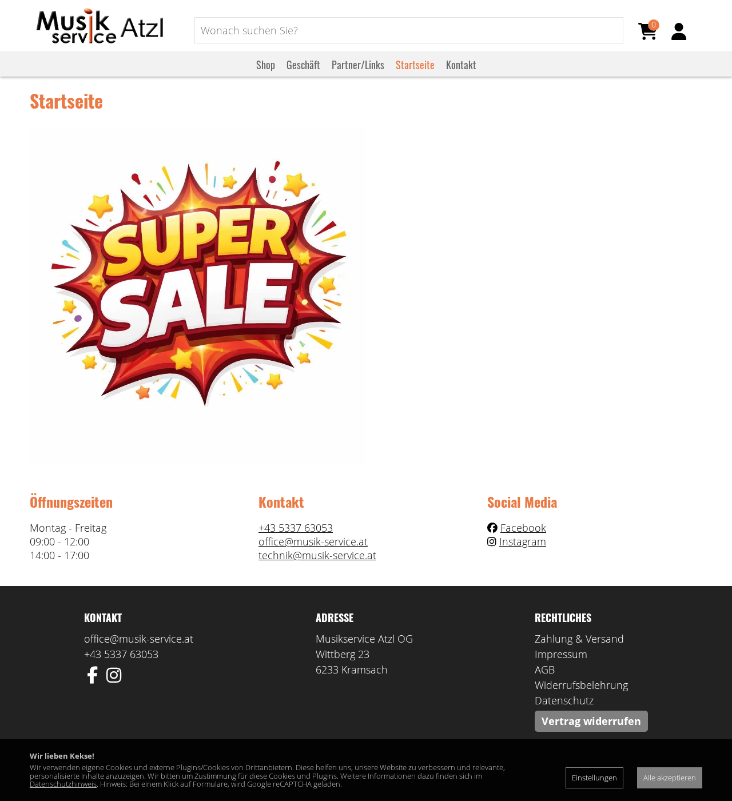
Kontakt (461, 64)
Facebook (523, 528)
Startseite (415, 64)
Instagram (522, 541)
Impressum (561, 654)
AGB (545, 669)
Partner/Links (358, 64)
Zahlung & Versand (579, 638)
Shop (265, 64)
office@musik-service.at (313, 541)
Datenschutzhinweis (63, 784)
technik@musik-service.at (317, 555)
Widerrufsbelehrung (581, 685)
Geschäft (303, 64)
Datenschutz (564, 700)
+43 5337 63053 (295, 528)
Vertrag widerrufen (591, 721)
